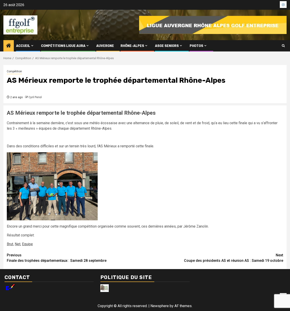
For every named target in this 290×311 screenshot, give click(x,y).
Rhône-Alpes (132, 46)
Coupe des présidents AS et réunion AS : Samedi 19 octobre (233, 258)
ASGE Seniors (167, 46)
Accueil (23, 46)
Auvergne (105, 46)
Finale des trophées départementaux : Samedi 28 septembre (56, 258)
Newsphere (159, 306)
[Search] (283, 45)
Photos (196, 46)
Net (17, 244)
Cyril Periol (35, 97)
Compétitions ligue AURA (63, 46)
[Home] (8, 46)
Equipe (27, 244)
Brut (10, 244)
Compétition (14, 71)
